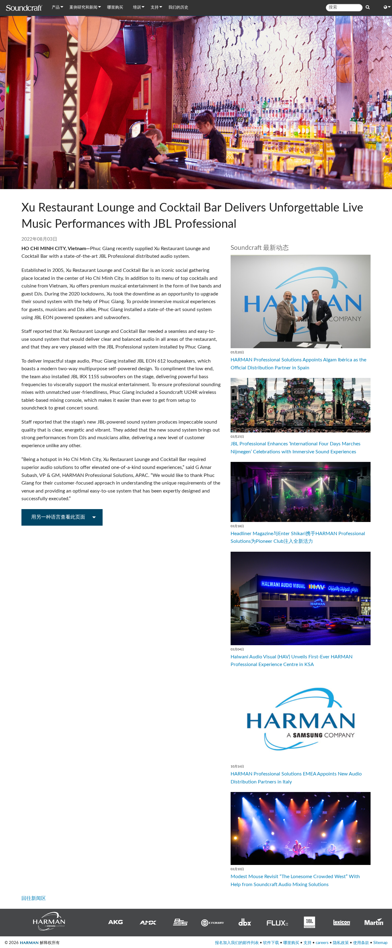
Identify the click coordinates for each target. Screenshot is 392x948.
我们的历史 (178, 8)
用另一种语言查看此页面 (58, 517)
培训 (137, 8)
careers (322, 943)
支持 (155, 8)
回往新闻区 (33, 898)
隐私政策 (341, 943)
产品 (56, 8)
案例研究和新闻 (83, 8)
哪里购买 (115, 8)
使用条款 (361, 943)
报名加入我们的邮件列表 (237, 943)
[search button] (368, 7)
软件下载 (271, 943)
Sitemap (380, 943)
